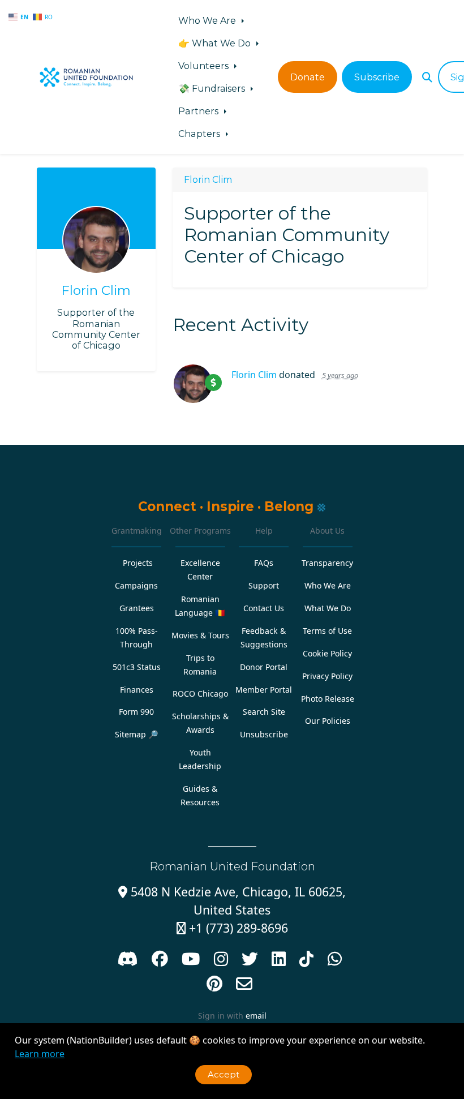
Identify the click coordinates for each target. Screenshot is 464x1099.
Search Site (264, 711)
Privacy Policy (327, 676)
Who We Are (208, 20)
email (256, 1015)
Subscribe (376, 77)
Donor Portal (263, 667)
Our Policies (327, 720)
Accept (223, 1074)
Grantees (136, 608)
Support (263, 585)
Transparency (327, 562)
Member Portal (263, 689)
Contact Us (263, 608)
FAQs (263, 562)
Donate (307, 77)
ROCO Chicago (200, 693)
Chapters (200, 133)
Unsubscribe (264, 734)
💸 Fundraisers (212, 88)
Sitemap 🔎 (136, 734)
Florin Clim (96, 290)
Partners (199, 111)
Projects (138, 562)
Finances (136, 689)
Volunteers (204, 65)
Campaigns (136, 585)
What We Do (327, 608)
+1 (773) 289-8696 (232, 928)
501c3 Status (137, 667)
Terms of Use (327, 630)
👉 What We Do (215, 43)
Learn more (40, 1054)
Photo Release (327, 698)
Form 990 (136, 711)
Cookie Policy (327, 653)
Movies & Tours (200, 635)
